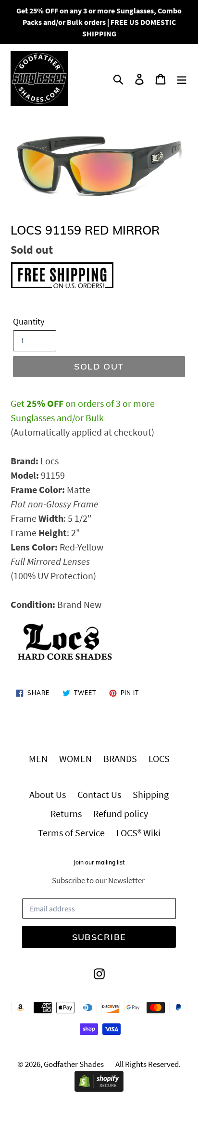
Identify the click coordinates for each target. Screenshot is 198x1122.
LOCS (159, 758)
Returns (66, 813)
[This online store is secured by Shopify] (99, 1088)
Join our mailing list (99, 862)
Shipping (151, 794)
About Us (47, 794)
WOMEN (75, 758)
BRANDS (120, 758)
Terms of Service (71, 833)
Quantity (28, 321)
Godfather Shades (74, 1064)
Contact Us (99, 794)
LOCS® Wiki (138, 833)
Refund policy (120, 813)
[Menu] (181, 78)
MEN (38, 758)
